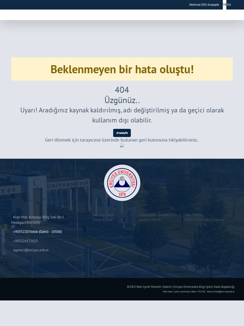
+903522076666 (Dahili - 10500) (37, 231)
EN (229, 5)
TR (224, 5)
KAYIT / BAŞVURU (123, 14)
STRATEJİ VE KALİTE (195, 14)
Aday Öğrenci (192, 215)
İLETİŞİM (221, 14)
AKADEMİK (168, 14)
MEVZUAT (147, 14)
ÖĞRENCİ (98, 14)
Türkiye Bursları (101, 220)
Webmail (195, 5)
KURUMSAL (78, 14)
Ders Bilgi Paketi (102, 215)
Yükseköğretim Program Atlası (157, 215)
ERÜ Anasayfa (210, 5)
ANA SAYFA (58, 14)
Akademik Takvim (149, 220)
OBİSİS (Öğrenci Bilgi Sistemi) (203, 220)
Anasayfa (122, 133)
